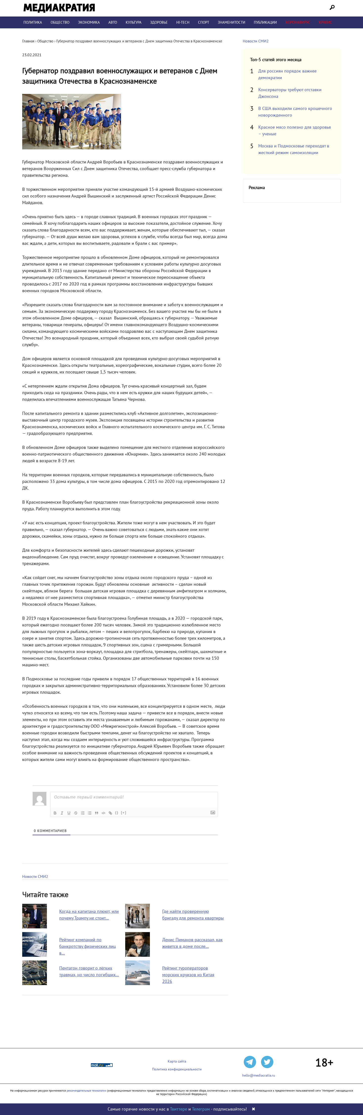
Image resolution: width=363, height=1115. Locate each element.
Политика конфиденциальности (177, 1069)
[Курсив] (62, 813)
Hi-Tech (182, 22)
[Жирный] (55, 813)
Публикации (265, 22)
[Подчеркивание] (68, 813)
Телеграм (201, 1109)
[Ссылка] (110, 813)
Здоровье (159, 22)
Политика (32, 22)
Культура (133, 22)
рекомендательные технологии (86, 1090)
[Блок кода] (103, 813)
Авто (112, 22)
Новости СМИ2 (35, 876)
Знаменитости (231, 22)
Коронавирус (297, 22)
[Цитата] (96, 813)
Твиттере (178, 1109)
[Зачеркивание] (75, 813)
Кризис (325, 22)
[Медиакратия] (59, 8)
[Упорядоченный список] (82, 813)
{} (117, 812)
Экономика (89, 22)
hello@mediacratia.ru (258, 1075)
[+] (123, 812)
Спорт (203, 22)
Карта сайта (177, 1061)
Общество (60, 22)
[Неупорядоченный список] (89, 813)
